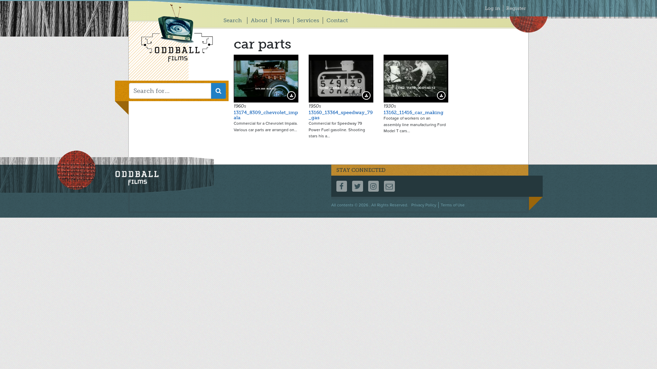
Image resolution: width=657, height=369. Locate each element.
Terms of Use (453, 205)
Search (232, 20)
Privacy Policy (423, 205)
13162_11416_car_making (413, 112)
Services (308, 20)
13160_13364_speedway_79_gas (341, 115)
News (282, 20)
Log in (492, 8)
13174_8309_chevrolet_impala (266, 115)
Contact (337, 20)
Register (516, 8)
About (259, 20)
